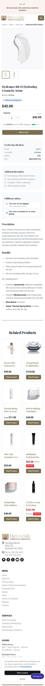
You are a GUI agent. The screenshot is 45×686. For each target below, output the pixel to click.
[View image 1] (6, 75)
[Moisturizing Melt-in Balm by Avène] (11, 487)
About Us (6, 578)
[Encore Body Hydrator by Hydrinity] (11, 348)
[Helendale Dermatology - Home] (19, 18)
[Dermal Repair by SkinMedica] (33, 348)
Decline (22, 679)
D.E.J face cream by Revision (33, 503)
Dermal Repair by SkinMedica (32, 364)
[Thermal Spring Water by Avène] (11, 393)
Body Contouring (9, 620)
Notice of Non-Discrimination (14, 585)
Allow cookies (22, 673)
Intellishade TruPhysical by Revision (32, 456)
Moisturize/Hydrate (13, 100)
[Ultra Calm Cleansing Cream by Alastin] (11, 439)
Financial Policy (8, 589)
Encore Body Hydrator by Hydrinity (9, 364)
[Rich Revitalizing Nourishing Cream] (33, 393)
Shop (11, 25)
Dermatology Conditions (12, 630)
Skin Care (19, 25)
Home (4, 25)
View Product (11, 377)
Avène (11, 95)
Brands (5, 592)
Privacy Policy (26, 667)
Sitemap (5, 602)
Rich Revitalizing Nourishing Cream (33, 410)
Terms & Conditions (10, 599)
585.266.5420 (17, 552)
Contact (5, 605)
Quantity (6, 113)
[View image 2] (14, 75)
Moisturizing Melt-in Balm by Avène (11, 504)
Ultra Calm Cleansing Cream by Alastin (11, 456)
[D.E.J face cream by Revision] (33, 487)
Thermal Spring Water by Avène (10, 410)
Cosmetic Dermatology (11, 623)
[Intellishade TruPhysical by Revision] (33, 439)
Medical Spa (7, 627)
